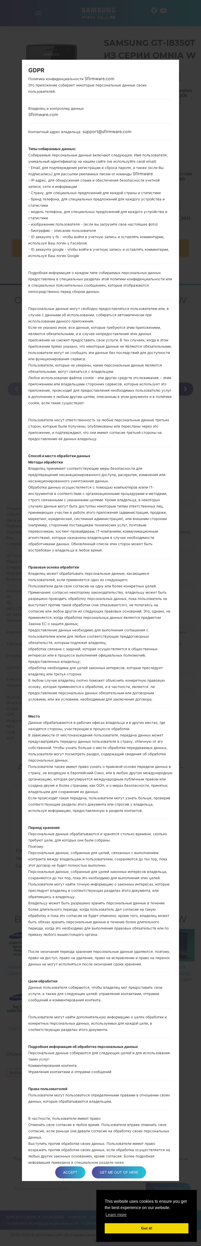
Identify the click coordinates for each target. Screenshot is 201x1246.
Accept (70, 1172)
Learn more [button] (116, 1214)
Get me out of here (119, 1172)
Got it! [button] (146, 1228)
